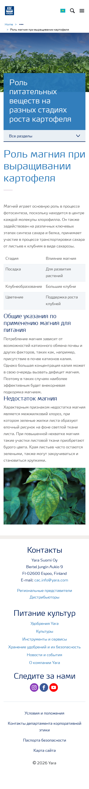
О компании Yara (44, 663)
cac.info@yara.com (51, 580)
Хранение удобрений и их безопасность (44, 647)
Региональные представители (44, 591)
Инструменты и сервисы (44, 639)
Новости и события (44, 655)
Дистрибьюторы (44, 597)
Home (9, 24)
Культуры (44, 632)
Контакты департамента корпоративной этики (44, 727)
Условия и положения (44, 713)
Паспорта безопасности (44, 741)
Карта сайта (44, 751)
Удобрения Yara (45, 624)
